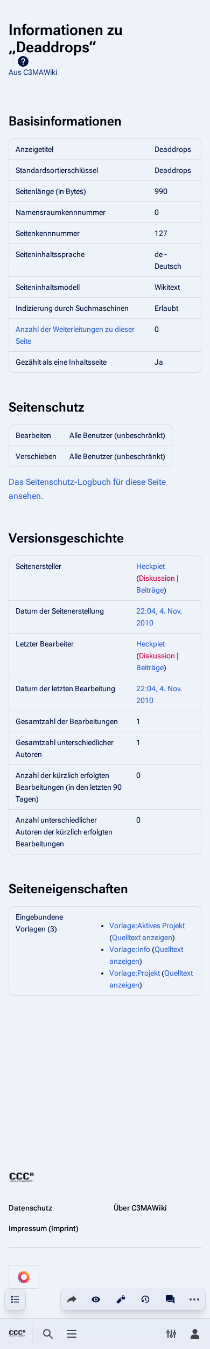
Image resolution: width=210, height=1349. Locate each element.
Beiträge (150, 590)
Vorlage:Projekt (134, 973)
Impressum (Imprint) (44, 1228)
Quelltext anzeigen (142, 937)
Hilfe (23, 61)
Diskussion (157, 578)
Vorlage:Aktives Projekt (147, 925)
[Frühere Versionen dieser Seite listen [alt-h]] (145, 1299)
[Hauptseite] (17, 1334)
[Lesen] (96, 1299)
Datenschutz (30, 1208)
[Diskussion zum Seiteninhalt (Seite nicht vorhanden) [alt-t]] (170, 1299)
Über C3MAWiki (140, 1208)
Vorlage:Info (129, 949)
